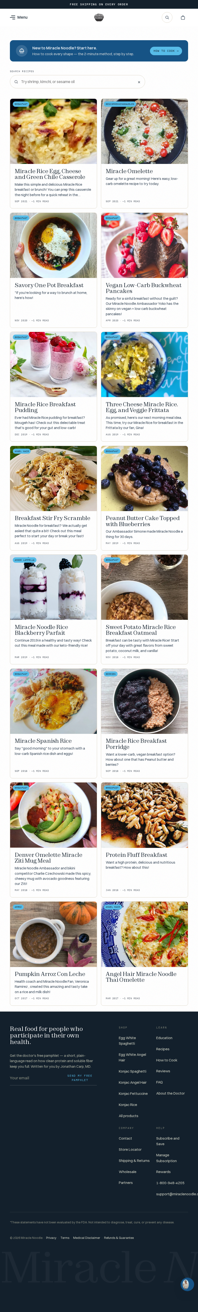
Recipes (163, 1049)
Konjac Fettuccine (133, 1093)
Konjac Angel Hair (133, 1082)
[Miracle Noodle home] (99, 17)
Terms (64, 1238)
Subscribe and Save (167, 1141)
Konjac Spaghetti (132, 1071)
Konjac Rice (128, 1104)
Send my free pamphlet (79, 1078)
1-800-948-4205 (170, 1183)
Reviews (163, 1071)
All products (128, 1115)
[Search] (167, 17)
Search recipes (22, 71)
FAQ (159, 1082)
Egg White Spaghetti (127, 1041)
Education (164, 1038)
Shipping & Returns (134, 1160)
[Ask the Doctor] (187, 1284)
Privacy (51, 1238)
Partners (126, 1182)
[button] (182, 17)
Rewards (163, 1171)
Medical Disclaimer (86, 1238)
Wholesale (127, 1171)
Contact (125, 1138)
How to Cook (166, 1060)
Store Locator (130, 1149)
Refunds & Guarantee (119, 1238)
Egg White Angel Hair (132, 1057)
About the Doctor (170, 1093)
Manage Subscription (166, 1158)
